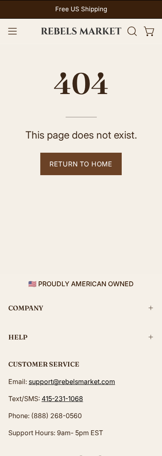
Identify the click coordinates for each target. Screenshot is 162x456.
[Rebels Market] (81, 31)
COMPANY (25, 308)
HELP (17, 337)
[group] (81, 9)
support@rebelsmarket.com (72, 381)
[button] (131, 31)
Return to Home (81, 164)
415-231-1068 (62, 398)
